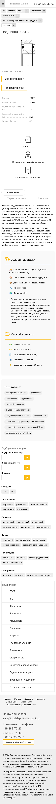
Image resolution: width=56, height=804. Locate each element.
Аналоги (43, 198)
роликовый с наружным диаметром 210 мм (24, 427)
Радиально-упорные (20, 643)
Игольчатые (15, 621)
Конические (15, 650)
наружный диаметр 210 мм (17, 416)
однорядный (27, 399)
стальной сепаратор (15, 404)
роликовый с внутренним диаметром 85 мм (25, 421)
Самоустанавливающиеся (23, 665)
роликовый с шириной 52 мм (18, 433)
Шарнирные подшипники (22, 680)
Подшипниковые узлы (21, 672)
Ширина (14, 475)
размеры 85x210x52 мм (16, 393)
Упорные (14, 635)
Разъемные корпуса (20, 687)
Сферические (16, 657)
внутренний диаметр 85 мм (18, 410)
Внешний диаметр (14, 465)
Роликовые (15, 613)
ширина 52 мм (40, 416)
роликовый (35, 393)
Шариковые (15, 606)
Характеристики (16, 198)
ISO (11, 599)
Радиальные (16, 628)
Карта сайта (26, 702)
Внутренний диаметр (14, 455)
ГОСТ (12, 591)
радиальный (11, 399)
